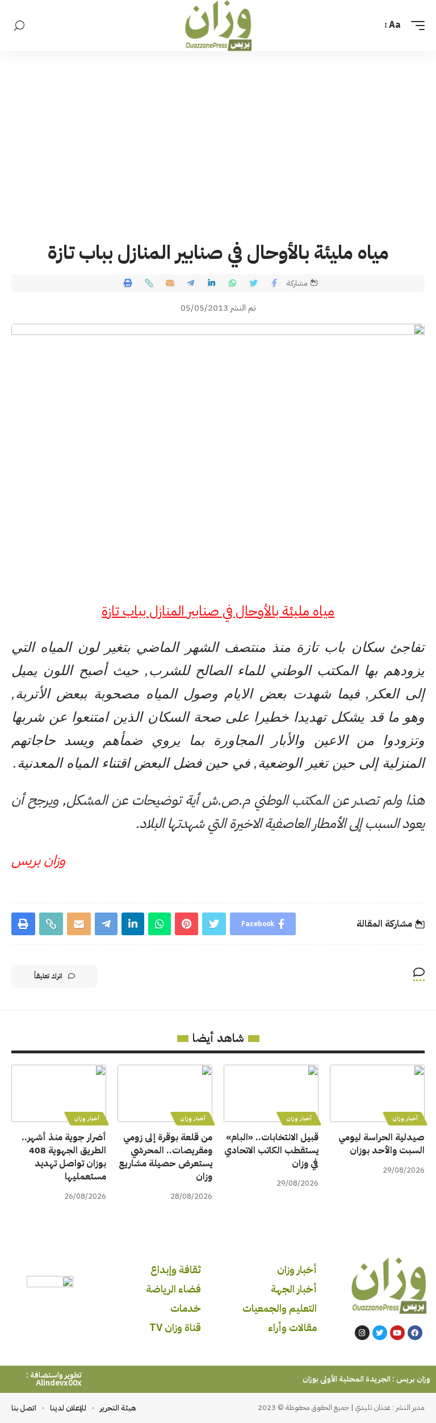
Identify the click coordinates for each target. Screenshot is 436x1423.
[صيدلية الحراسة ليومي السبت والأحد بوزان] (377, 1093)
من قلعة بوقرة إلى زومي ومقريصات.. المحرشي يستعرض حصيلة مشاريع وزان (165, 1157)
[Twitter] (379, 1332)
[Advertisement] (218, 136)
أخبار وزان (405, 1118)
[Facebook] (415, 1332)
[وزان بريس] (218, 25)
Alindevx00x (59, 1383)
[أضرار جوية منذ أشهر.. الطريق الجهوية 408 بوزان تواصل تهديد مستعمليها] (58, 1093)
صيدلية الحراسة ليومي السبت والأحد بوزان (381, 1144)
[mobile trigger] (415, 25)
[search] (19, 26)
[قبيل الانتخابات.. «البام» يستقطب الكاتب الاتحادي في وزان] (271, 1093)
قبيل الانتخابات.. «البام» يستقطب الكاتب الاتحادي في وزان (271, 1150)
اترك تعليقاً (48, 976)
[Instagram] (362, 1332)
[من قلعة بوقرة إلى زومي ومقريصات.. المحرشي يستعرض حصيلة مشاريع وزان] (165, 1093)
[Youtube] (397, 1332)
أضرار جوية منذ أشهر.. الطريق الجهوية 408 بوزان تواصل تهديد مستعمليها (64, 1157)
